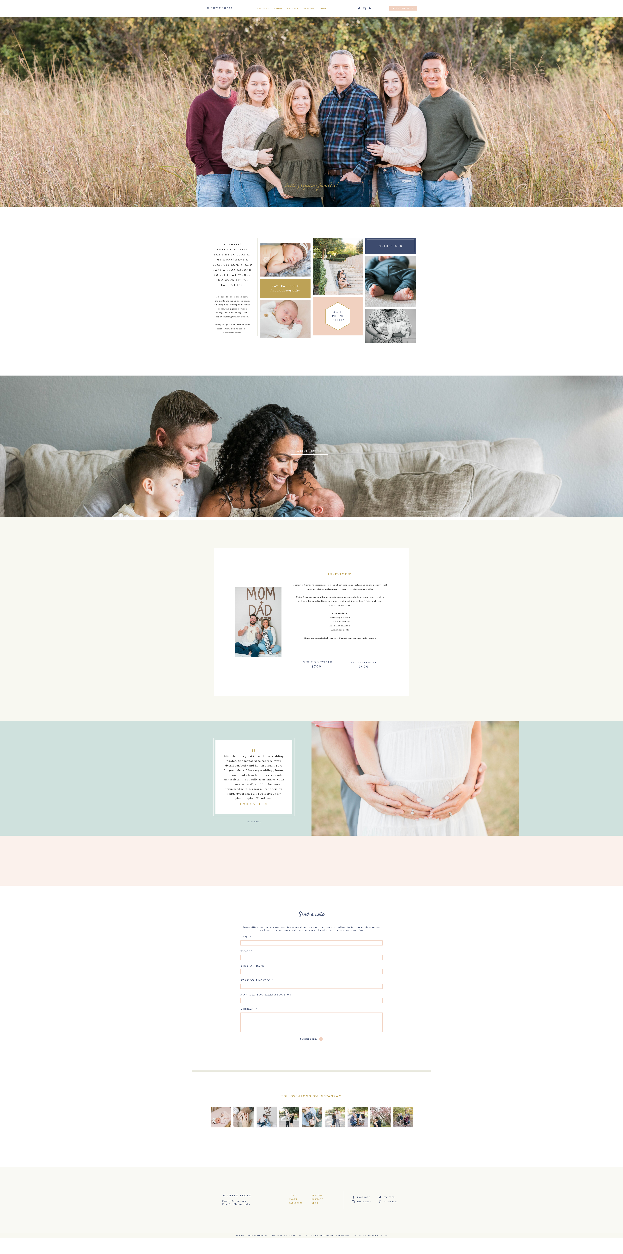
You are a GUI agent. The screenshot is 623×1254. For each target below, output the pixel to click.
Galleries (295, 1203)
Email (245, 951)
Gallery (293, 8)
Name (245, 937)
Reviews (309, 8)
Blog (315, 1203)
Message (248, 1009)
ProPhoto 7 (344, 1235)
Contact (325, 8)
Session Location (256, 980)
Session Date (252, 965)
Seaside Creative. (378, 1235)
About (278, 8)
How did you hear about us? (266, 994)
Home (292, 1195)
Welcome (263, 8)
